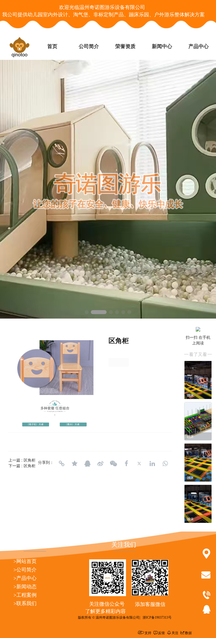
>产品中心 (25, 578)
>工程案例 (25, 595)
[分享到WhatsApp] (165, 463)
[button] (87, 312)
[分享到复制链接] (62, 463)
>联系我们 (25, 603)
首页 (52, 46)
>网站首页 (25, 561)
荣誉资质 (125, 46)
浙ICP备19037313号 (157, 617)
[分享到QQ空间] (74, 463)
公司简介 (89, 46)
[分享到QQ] (87, 463)
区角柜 (29, 460)
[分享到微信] (113, 463)
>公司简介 (25, 570)
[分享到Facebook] (126, 463)
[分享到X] (139, 463)
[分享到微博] (100, 463)
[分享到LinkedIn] (152, 463)
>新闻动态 (25, 586)
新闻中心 (162, 46)
